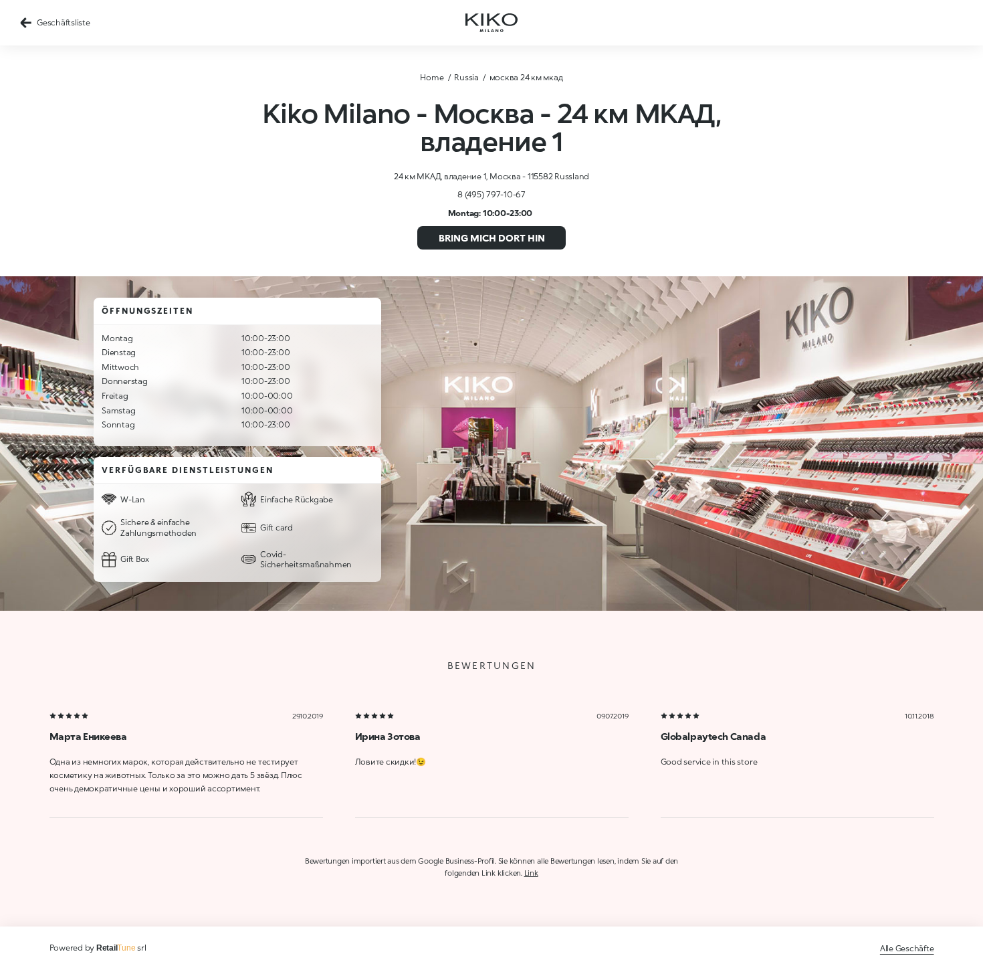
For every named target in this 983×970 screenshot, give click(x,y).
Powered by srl (97, 948)
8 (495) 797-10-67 (491, 194)
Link (531, 872)
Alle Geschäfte (907, 948)
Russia (466, 77)
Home (431, 77)
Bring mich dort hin (492, 238)
